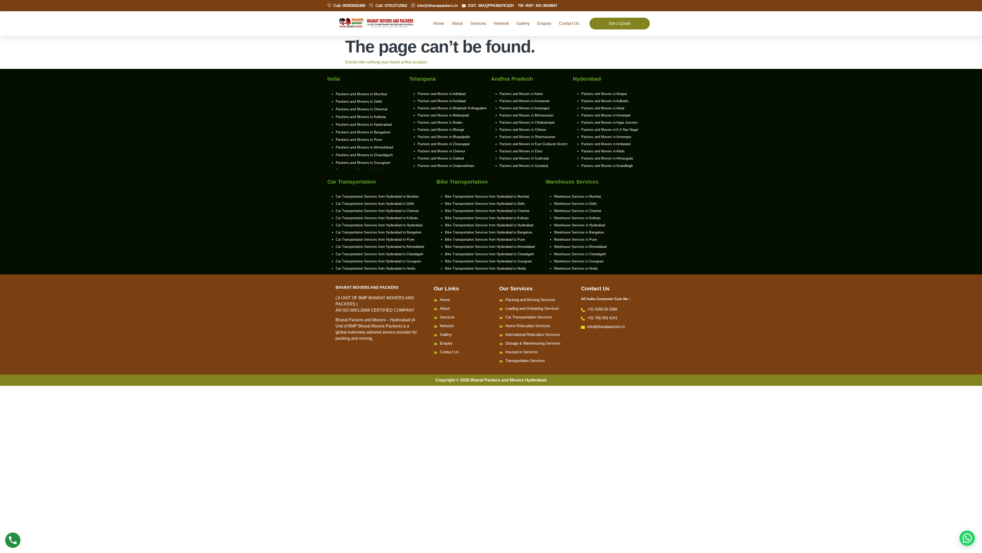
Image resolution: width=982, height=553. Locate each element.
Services (478, 23)
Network (501, 23)
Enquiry (544, 23)
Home (438, 23)
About (457, 23)
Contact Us (569, 23)
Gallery (523, 23)
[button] (967, 538)
